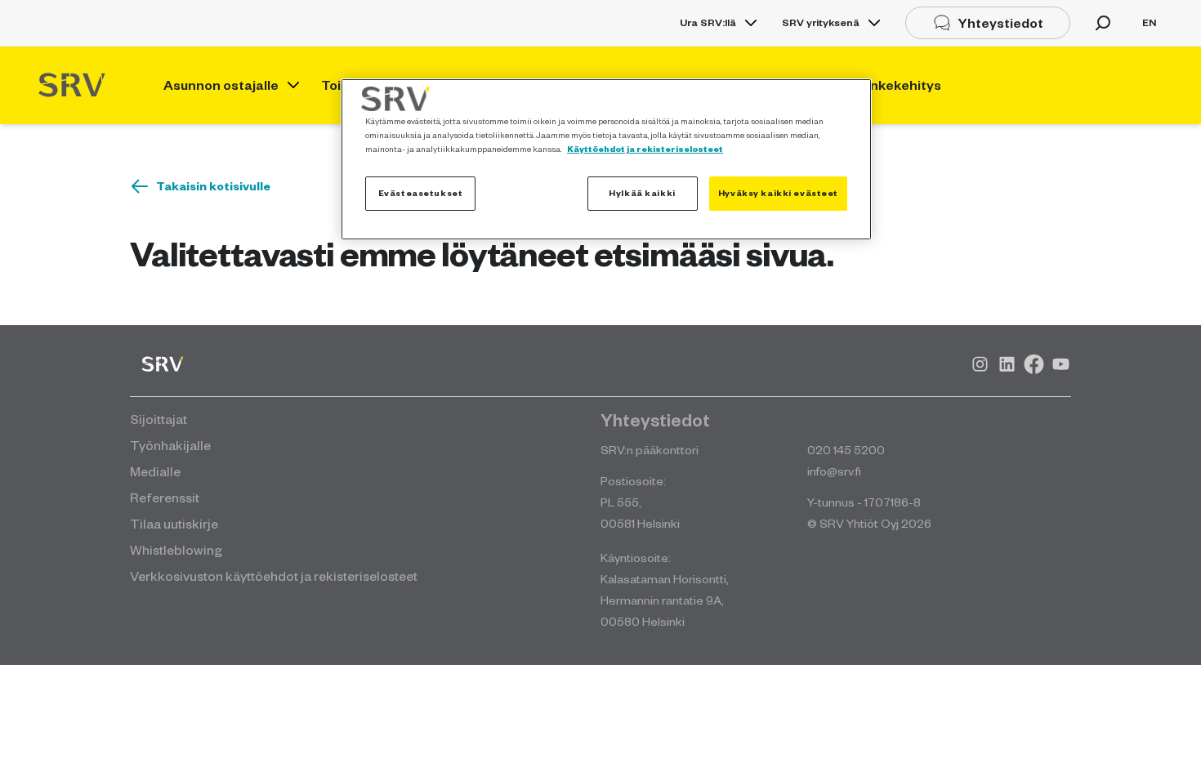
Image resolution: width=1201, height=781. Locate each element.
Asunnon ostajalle (221, 85)
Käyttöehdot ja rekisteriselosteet (645, 149)
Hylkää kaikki (642, 193)
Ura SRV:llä (708, 22)
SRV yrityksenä (820, 22)
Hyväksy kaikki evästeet (778, 193)
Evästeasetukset (420, 193)
